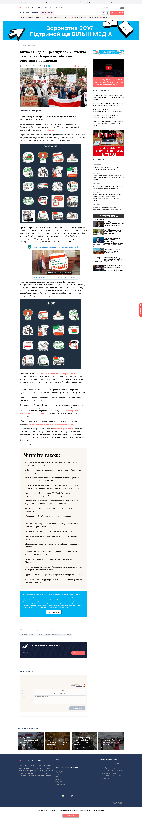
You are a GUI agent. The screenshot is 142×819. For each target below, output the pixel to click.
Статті (35, 13)
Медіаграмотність (27, 17)
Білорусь (40, 635)
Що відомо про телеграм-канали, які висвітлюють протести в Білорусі (52, 545)
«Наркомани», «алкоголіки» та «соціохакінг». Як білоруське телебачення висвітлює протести (51, 553)
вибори (31, 635)
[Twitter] (49, 66)
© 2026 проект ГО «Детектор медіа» (110, 767)
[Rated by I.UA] (66, 796)
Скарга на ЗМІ (117, 13)
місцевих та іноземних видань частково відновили (50, 424)
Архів (61, 7)
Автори (48, 7)
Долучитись (54, 612)
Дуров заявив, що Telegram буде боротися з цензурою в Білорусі (53, 574)
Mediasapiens (59, 773)
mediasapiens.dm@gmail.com (112, 768)
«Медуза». (51, 130)
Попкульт (67, 17)
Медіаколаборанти (79, 17)
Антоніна (101, 2)
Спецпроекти (46, 13)
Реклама (57, 763)
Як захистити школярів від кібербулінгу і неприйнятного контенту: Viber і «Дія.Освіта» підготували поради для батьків (107, 197)
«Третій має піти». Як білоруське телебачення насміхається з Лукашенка (52, 509)
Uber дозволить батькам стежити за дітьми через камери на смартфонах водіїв (108, 104)
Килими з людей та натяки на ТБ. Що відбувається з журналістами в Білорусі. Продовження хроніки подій (49, 494)
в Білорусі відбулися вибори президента (57, 373)
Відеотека (58, 779)
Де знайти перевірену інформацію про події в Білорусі (49, 531)
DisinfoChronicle (76, 2)
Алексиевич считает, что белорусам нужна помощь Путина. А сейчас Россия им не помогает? (52, 479)
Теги (55, 7)
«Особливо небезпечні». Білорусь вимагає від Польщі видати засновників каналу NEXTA (52, 463)
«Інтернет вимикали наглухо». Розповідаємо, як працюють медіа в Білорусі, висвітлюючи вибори (53, 568)
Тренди (24, 45)
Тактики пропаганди (53, 17)
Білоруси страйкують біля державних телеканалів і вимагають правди (52, 537)
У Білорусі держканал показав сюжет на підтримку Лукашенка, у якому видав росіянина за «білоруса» (53, 471)
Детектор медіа (25, 2)
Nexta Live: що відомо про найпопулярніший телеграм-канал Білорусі (52, 560)
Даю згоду (71, 816)
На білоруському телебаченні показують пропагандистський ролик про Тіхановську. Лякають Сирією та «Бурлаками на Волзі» (53, 486)
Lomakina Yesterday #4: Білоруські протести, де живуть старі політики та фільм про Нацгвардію (51, 525)
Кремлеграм (93, 17)
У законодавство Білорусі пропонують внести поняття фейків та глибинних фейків (53, 580)
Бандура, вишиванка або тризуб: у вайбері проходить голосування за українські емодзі (108, 123)
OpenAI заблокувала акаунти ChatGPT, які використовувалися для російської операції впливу (108, 97)
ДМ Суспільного (51, 2)
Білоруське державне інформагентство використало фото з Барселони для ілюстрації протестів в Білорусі (51, 502)
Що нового (23, 13)
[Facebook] (45, 66)
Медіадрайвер (90, 2)
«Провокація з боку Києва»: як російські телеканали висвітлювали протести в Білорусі (48, 517)
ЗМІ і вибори (67, 635)
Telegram (24, 635)
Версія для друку (82, 66)
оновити (82, 682)
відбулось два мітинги (63, 428)
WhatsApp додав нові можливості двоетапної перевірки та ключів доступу (107, 110)
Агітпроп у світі (106, 17)
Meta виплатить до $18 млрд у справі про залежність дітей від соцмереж (107, 168)
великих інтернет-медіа (59, 407)
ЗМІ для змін (64, 2)
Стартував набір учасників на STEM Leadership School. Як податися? (105, 116)
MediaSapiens (38, 2)
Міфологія (39, 17)
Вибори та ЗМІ (59, 781)
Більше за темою (28, 728)
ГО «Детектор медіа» (114, 2)
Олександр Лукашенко (53, 635)
